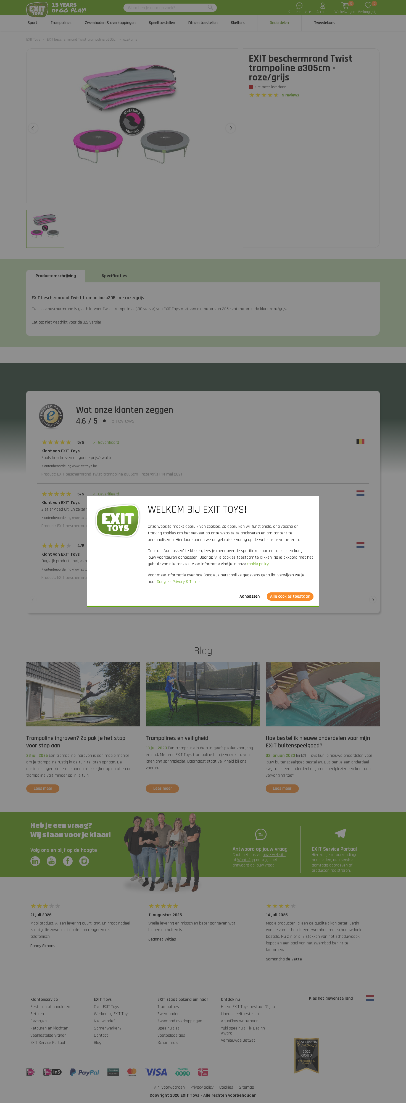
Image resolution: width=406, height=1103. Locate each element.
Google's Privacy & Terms (179, 582)
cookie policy (258, 564)
